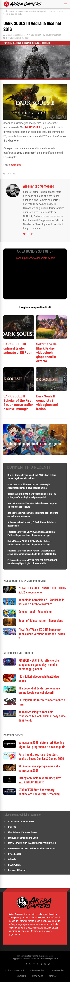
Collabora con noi (14, 970)
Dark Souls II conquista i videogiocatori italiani (47, 402)
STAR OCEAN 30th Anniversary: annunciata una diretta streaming (39, 792)
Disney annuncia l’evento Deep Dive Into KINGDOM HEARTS (40, 780)
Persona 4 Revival (16, 870)
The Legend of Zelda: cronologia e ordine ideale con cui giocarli (39, 690)
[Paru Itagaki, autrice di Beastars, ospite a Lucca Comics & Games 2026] (9, 758)
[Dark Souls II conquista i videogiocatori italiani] (51, 390)
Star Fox (12, 827)
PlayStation (43, 11)
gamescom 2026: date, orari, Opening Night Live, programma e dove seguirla (42, 744)
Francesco (12, 484)
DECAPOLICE (14, 864)
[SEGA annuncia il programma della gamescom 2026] (9, 770)
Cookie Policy (58, 970)
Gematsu (16, 165)
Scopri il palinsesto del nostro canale (35, 258)
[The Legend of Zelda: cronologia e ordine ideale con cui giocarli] (9, 692)
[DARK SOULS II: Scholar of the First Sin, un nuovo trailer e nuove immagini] (18, 390)
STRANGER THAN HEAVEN (21, 821)
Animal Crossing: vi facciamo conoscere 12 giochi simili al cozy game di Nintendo (42, 716)
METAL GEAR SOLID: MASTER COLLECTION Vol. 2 (32, 843)
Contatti (53, 976)
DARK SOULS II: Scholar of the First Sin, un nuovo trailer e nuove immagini (18, 402)
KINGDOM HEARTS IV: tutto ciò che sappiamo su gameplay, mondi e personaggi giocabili (39, 664)
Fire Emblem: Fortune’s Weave (22, 832)
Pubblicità (20, 976)
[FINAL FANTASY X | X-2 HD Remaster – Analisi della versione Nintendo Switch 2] (9, 633)
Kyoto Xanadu (14, 854)
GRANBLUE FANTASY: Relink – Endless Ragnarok (32, 848)
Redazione (37, 976)
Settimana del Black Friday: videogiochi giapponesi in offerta (46, 352)
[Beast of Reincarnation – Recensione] (9, 625)
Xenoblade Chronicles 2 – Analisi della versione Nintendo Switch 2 (41, 602)
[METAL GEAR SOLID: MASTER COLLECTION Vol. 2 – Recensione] (9, 592)
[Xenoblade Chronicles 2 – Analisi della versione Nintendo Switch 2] (9, 604)
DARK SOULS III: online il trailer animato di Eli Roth (17, 348)
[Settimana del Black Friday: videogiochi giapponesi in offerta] (51, 338)
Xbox (27, 38)
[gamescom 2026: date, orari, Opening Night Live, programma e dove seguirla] (9, 746)
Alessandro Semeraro (15, 35)
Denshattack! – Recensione (35, 612)
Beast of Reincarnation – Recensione (41, 620)
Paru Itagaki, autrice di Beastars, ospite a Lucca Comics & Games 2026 (41, 756)
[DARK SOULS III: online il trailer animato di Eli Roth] (18, 338)
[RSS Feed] (26, 964)
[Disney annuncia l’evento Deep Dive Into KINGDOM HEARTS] (9, 782)
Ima (9, 503)
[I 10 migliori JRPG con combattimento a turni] (9, 704)
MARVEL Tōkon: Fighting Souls (23, 837)
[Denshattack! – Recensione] (9, 615)
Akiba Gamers (9, 11)
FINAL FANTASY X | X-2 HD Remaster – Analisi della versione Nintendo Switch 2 (42, 634)
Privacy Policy (37, 970)
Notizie (33, 11)
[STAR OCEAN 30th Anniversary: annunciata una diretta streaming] (9, 794)
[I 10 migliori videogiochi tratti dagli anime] (9, 680)
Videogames (23, 11)
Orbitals (12, 859)
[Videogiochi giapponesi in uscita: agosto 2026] (35, 454)
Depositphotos (47, 956)
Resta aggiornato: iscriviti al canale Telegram (28, 43)
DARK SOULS (12, 174)
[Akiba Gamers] (22, 6)
